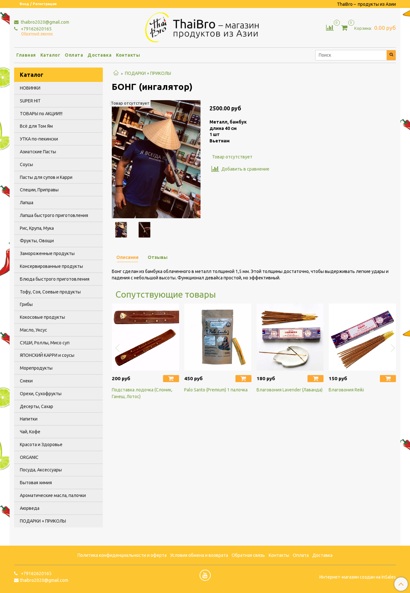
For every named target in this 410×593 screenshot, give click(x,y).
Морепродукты (36, 368)
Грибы (26, 304)
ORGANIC (29, 457)
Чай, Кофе (30, 431)
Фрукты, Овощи (37, 240)
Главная (26, 55)
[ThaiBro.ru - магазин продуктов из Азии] (205, 26)
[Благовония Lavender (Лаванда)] (290, 337)
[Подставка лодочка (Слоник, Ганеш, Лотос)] (145, 337)
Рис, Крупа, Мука (37, 228)
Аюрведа (29, 508)
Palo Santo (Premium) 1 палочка (216, 389)
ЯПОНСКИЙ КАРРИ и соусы (47, 355)
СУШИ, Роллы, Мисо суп (45, 342)
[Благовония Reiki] (362, 337)
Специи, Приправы (39, 189)
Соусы (26, 164)
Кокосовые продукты (42, 317)
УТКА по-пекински (39, 138)
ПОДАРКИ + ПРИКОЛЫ (148, 73)
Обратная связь (248, 555)
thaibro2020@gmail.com (44, 22)
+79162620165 (36, 28)
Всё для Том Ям (36, 126)
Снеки (26, 380)
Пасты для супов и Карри (46, 177)
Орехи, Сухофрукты (41, 393)
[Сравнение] (330, 27)
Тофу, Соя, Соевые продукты (50, 291)
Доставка (99, 55)
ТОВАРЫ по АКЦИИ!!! (41, 113)
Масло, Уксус (33, 330)
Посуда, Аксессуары (41, 469)
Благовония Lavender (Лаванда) (290, 389)
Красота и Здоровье (41, 444)
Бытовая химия (36, 482)
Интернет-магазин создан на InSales (357, 577)
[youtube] (205, 575)
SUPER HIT (30, 100)
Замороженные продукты (47, 253)
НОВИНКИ (30, 88)
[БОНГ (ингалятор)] (156, 158)
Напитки (28, 418)
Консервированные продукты (51, 266)
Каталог (50, 55)
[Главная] (116, 73)
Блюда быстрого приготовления (54, 279)
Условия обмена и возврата (199, 555)
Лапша (26, 202)
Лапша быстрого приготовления (54, 215)
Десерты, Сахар (36, 406)
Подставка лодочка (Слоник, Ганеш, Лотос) (142, 393)
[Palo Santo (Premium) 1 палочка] (217, 337)
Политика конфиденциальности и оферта (122, 555)
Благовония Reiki (346, 389)
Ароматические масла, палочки (53, 495)
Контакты (128, 55)
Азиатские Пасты (38, 151)
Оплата (74, 55)
